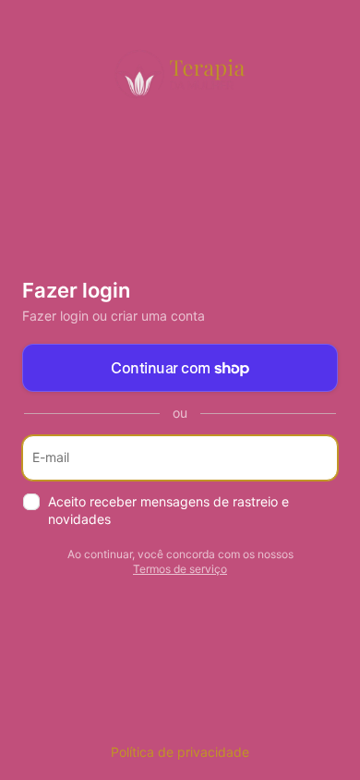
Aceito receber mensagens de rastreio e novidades (168, 510)
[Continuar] (315, 458)
